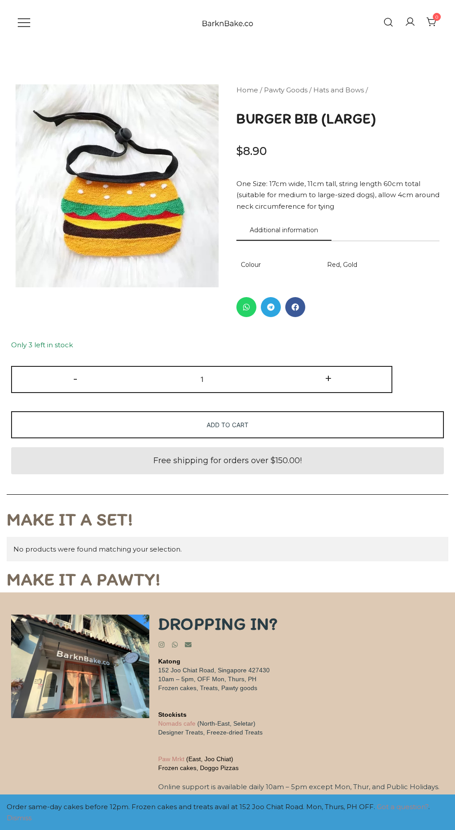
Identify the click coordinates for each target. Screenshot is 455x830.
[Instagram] (161, 644)
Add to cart (227, 425)
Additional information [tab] (284, 230)
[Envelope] (188, 644)
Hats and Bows (338, 90)
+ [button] (328, 378)
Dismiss (19, 818)
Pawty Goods (285, 90)
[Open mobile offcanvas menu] (24, 22)
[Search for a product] (388, 22)
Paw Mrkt (171, 758)
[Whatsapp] (175, 644)
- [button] (75, 378)
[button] (246, 307)
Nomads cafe (177, 723)
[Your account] (410, 22)
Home (247, 90)
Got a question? (402, 806)
